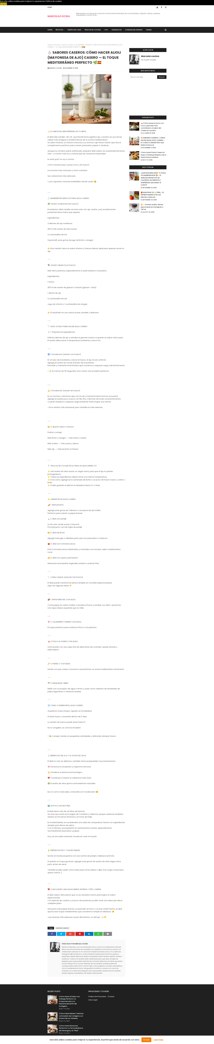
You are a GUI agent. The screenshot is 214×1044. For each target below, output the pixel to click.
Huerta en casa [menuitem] (74, 30)
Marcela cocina (55, 68)
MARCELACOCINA (59, 16)
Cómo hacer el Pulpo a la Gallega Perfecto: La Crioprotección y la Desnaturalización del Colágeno (69, 1001)
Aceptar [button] (3, 4)
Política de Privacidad (97, 996)
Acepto (146, 1040)
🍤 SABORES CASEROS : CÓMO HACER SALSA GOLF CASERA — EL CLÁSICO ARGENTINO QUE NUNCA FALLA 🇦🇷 (153, 141)
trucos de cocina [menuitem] (92, 30)
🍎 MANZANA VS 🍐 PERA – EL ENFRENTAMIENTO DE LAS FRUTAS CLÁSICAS (152, 194)
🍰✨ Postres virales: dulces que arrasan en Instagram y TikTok (152, 207)
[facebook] (161, 7)
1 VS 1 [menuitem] (106, 30)
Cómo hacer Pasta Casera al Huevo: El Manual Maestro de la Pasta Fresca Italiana (153, 154)
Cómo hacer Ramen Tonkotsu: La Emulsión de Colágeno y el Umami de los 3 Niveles (71, 1015)
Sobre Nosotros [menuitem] (56, 36)
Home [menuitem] (50, 30)
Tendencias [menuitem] (116, 30)
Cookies (111, 996)
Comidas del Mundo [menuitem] (134, 30)
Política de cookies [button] (54, 1)
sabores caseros (67, 45)
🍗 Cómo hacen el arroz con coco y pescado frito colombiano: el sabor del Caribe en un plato (152, 127)
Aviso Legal (92, 1000)
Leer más (158, 1039)
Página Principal (54, 45)
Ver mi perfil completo (148, 60)
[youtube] (157, 7)
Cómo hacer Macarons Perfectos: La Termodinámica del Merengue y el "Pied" (71, 1028)
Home (50, 7)
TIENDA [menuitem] (149, 30)
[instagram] (165, 7)
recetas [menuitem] (59, 30)
